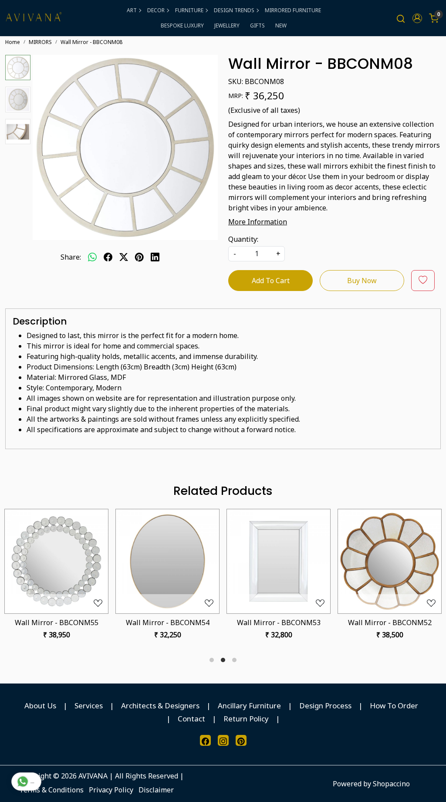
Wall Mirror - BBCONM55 (56, 622)
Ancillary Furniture (249, 705)
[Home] (33, 18)
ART (132, 10)
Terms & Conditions (51, 790)
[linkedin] (155, 257)
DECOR (156, 10)
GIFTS (257, 25)
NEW (281, 25)
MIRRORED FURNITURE (293, 10)
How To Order (394, 705)
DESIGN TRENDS (234, 10)
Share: (71, 257)
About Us (40, 705)
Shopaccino (391, 783)
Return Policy (246, 719)
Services (88, 705)
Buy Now (362, 280)
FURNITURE (189, 10)
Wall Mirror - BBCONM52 (390, 622)
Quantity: (243, 239)
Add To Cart (271, 280)
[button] (417, 18)
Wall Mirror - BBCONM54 (167, 622)
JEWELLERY (227, 25)
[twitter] (124, 257)
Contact (191, 719)
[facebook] (108, 257)
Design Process (325, 705)
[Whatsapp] (92, 257)
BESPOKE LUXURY (182, 25)
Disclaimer (156, 790)
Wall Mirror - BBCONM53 (279, 622)
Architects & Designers (160, 705)
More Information (257, 222)
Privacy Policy (111, 790)
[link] (400, 18)
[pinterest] (139, 257)
